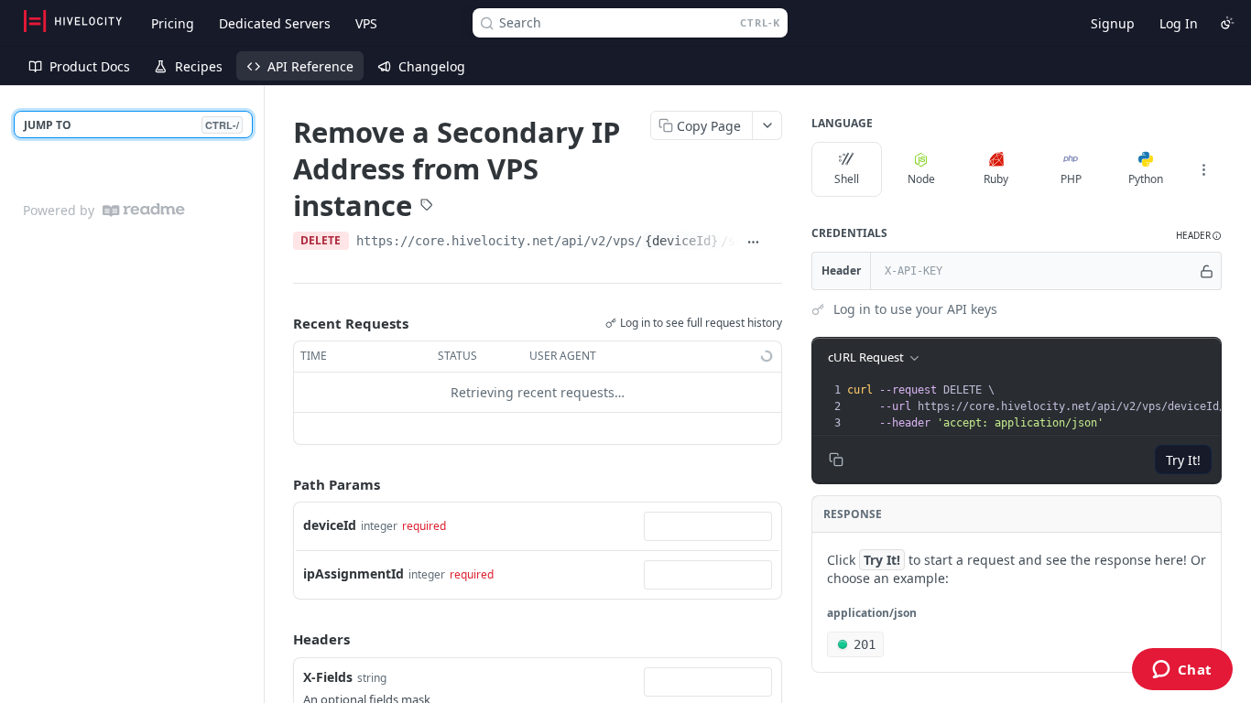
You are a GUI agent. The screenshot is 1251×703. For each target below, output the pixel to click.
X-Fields (328, 677)
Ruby (996, 179)
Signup (1113, 23)
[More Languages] (1203, 169)
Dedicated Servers (275, 23)
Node (921, 179)
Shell (846, 179)
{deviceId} (681, 240)
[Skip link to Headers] (280, 639)
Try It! (1183, 460)
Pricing (172, 23)
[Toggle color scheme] (1227, 23)
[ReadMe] (144, 210)
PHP (1071, 179)
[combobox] (708, 526)
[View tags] (427, 206)
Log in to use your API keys (915, 309)
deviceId (329, 525)
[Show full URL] (752, 243)
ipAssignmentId (353, 573)
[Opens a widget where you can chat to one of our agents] (1182, 671)
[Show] (1206, 271)
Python (1145, 179)
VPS (366, 23)
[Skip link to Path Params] (280, 484)
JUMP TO (131, 125)
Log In (1178, 23)
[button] (1199, 236)
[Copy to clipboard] (774, 243)
